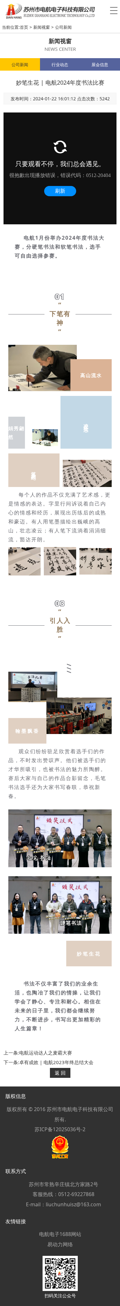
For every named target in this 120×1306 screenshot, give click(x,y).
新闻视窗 (41, 27)
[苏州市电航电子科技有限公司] (60, 10)
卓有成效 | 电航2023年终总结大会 (56, 1062)
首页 (24, 27)
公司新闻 (63, 27)
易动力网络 (60, 1244)
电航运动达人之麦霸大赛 (45, 1052)
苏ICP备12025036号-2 (60, 1129)
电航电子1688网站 (60, 1234)
